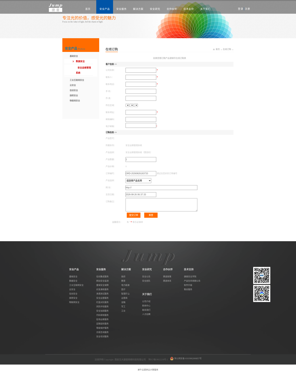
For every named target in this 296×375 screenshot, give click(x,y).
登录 (240, 9)
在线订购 (227, 49)
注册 (247, 9)
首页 (87, 9)
